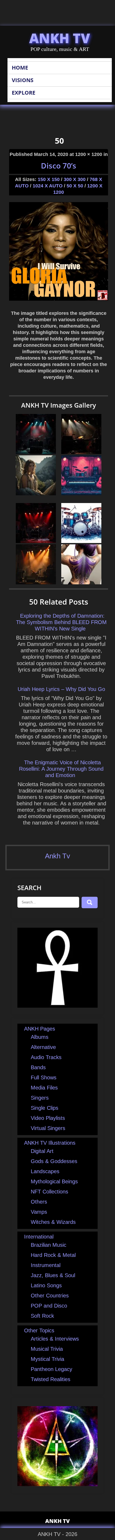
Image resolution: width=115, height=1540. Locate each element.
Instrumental (45, 1265)
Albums (39, 1037)
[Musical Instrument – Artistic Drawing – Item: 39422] (81, 541)
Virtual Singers (48, 1128)
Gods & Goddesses (54, 1161)
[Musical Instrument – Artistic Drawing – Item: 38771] (81, 493)
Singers (40, 1098)
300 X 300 (75, 179)
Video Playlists (48, 1118)
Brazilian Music (48, 1245)
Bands (38, 1067)
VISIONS (22, 80)
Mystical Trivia (47, 1359)
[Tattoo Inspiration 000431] (81, 582)
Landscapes (45, 1171)
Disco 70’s (58, 165)
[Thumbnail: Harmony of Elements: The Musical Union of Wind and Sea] (81, 452)
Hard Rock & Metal (53, 1255)
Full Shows (43, 1077)
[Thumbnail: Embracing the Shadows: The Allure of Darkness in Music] (36, 541)
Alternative (43, 1047)
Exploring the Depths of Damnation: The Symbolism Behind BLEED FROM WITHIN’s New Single (61, 622)
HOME (20, 67)
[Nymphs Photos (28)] (36, 493)
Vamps (39, 1212)
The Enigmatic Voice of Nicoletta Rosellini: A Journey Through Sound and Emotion (61, 768)
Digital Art (42, 1151)
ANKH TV (59, 38)
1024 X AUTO (48, 185)
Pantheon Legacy (51, 1369)
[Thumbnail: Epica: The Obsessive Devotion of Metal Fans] (36, 582)
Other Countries (50, 1295)
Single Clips (44, 1108)
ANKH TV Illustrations (49, 1143)
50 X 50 (75, 185)
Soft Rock (42, 1316)
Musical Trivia (47, 1349)
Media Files (44, 1088)
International (38, 1237)
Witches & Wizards (53, 1222)
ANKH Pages (39, 1029)
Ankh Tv (57, 856)
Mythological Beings (54, 1181)
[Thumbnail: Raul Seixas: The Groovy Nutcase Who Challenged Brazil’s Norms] (36, 452)
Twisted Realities (50, 1379)
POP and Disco (49, 1306)
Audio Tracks (46, 1057)
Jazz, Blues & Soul (53, 1275)
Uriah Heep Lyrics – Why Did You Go (61, 689)
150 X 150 (49, 179)
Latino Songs (46, 1285)
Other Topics (39, 1330)
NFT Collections (49, 1192)
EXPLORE (23, 92)
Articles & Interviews (55, 1339)
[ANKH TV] (57, 1006)
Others (39, 1202)
